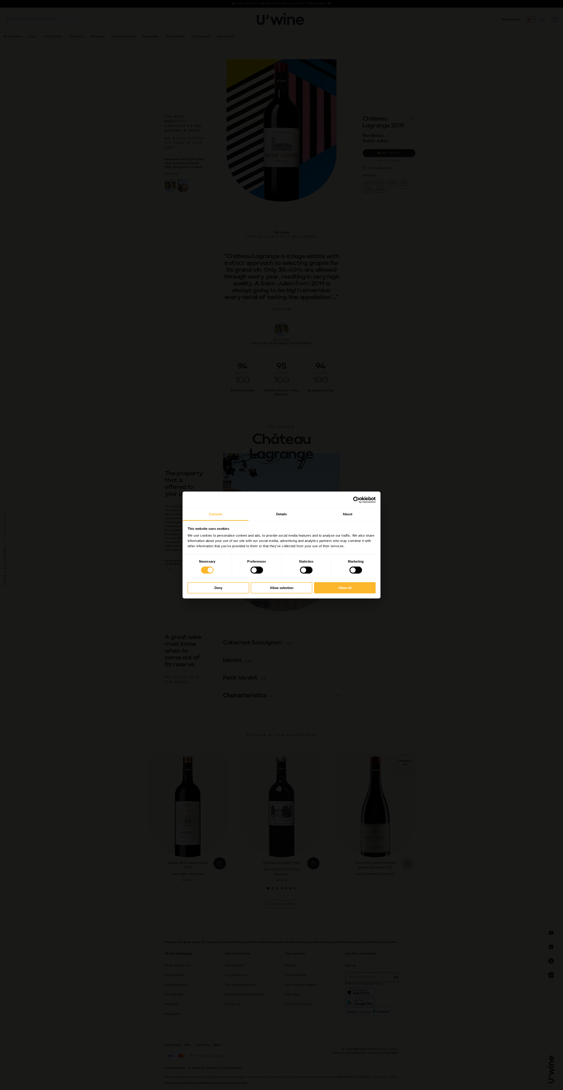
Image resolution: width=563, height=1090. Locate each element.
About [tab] (347, 514)
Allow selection (281, 588)
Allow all (344, 588)
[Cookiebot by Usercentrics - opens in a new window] (356, 499)
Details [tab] (281, 514)
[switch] (256, 570)
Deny (218, 588)
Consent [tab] (215, 514)
